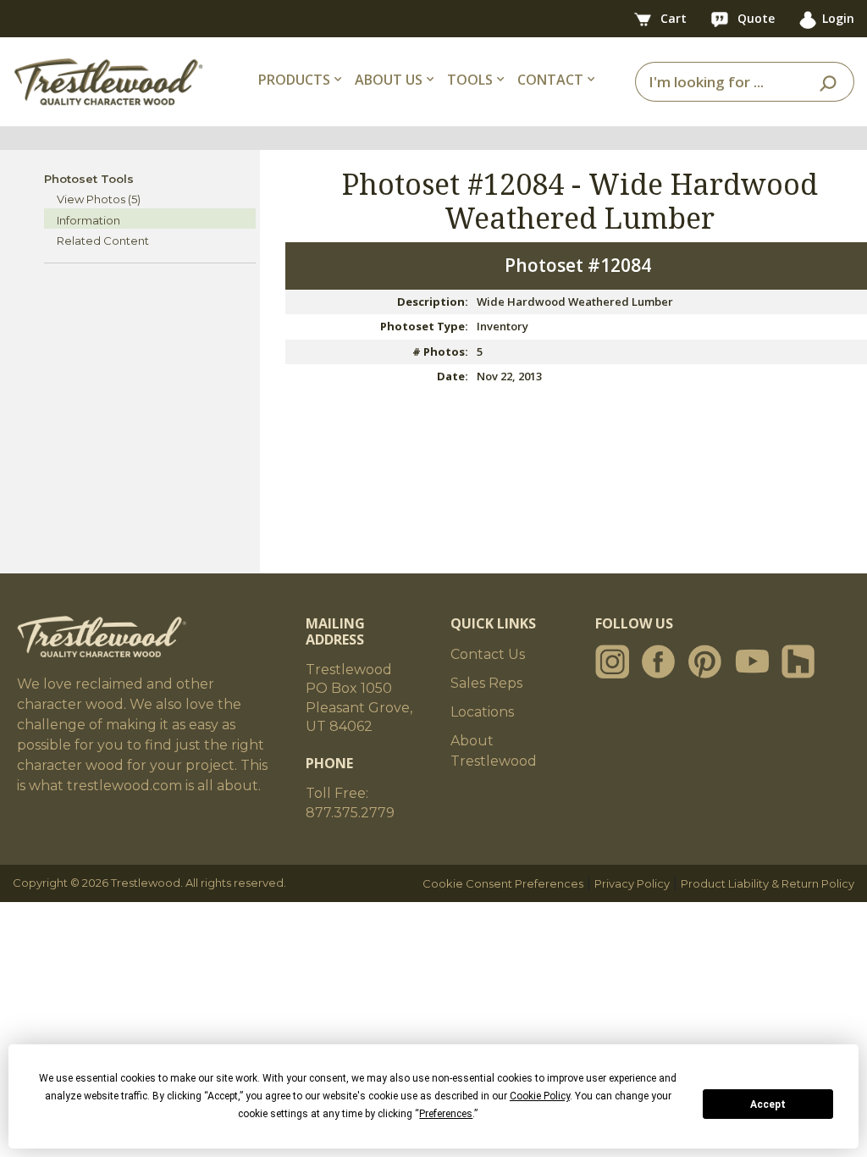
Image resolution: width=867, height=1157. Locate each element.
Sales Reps (486, 683)
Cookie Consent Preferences (502, 883)
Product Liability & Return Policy (767, 883)
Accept (768, 1104)
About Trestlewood (493, 751)
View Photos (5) (99, 199)
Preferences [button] (445, 1114)
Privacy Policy (632, 883)
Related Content (103, 240)
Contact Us (487, 654)
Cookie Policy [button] (540, 1096)
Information (88, 220)
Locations (482, 712)
